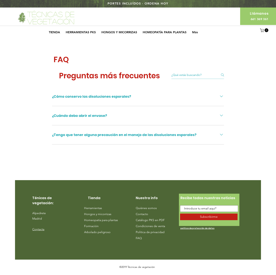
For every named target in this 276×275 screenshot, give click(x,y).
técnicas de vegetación (51, 17)
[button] (264, 30)
